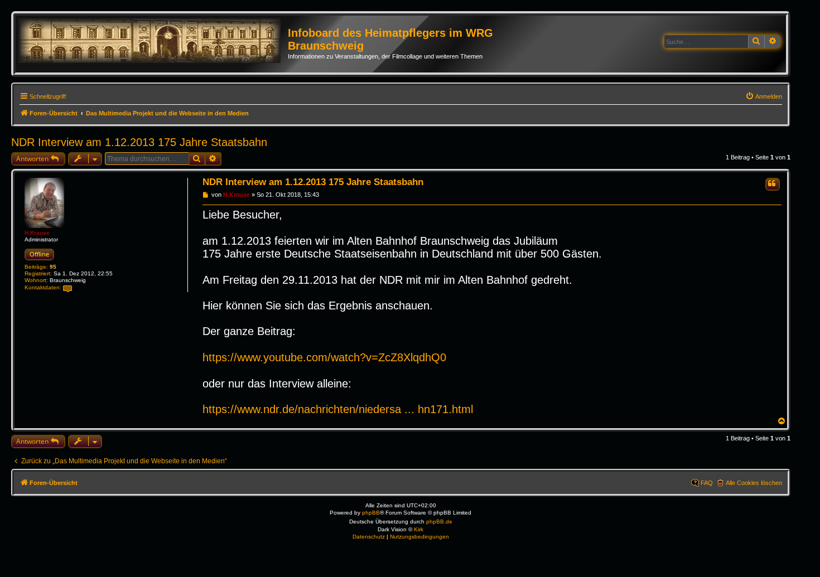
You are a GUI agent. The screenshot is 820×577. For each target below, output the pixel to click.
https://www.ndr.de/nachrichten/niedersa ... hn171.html (337, 409)
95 (53, 267)
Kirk (418, 529)
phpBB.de (439, 521)
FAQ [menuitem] (707, 482)
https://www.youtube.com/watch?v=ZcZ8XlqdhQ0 (324, 357)
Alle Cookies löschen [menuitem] (754, 482)
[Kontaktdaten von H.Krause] (67, 288)
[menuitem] (763, 96)
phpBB (371, 513)
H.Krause (37, 233)
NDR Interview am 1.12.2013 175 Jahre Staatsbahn (139, 142)
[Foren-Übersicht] (153, 41)
